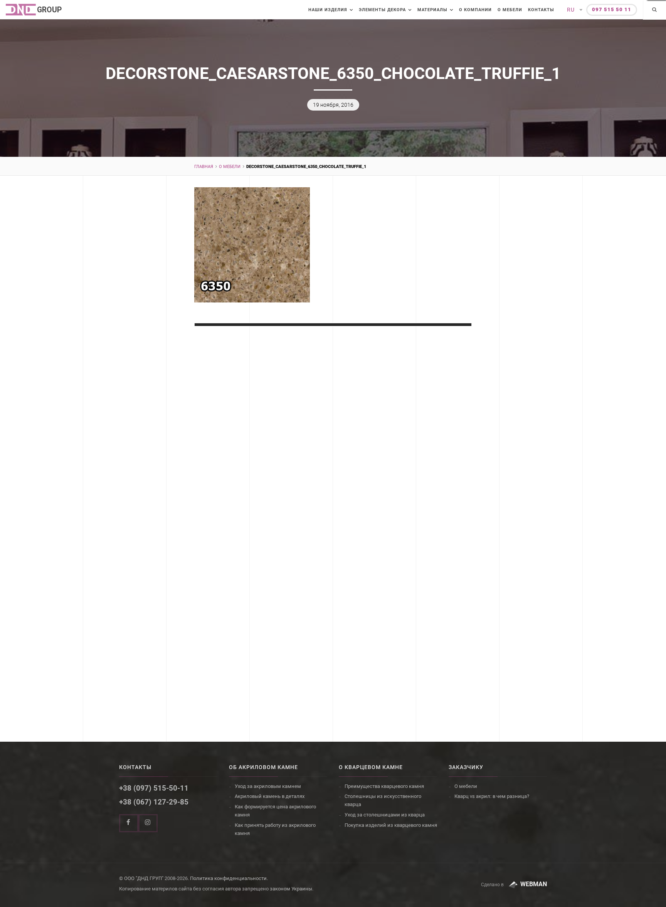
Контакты (541, 9)
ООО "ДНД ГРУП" (143, 878)
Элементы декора (382, 9)
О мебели (510, 9)
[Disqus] (333, 445)
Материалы (432, 9)
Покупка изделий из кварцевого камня (391, 825)
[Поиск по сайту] (654, 10)
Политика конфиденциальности (228, 878)
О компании (475, 9)
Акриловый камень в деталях (269, 796)
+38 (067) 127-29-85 (153, 802)
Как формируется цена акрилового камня (275, 811)
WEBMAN (533, 884)
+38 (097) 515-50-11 (153, 788)
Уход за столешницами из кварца (385, 815)
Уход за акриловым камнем (268, 786)
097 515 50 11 (611, 9)
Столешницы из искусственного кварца (383, 800)
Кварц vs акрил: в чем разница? (491, 796)
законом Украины (291, 889)
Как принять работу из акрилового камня (275, 829)
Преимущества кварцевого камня (384, 786)
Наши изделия (327, 9)
